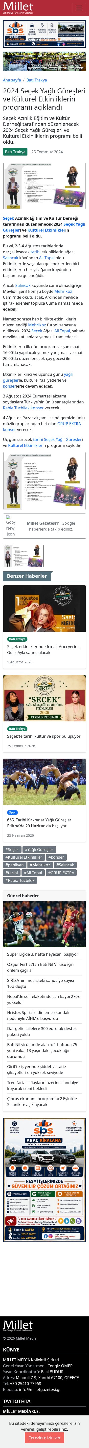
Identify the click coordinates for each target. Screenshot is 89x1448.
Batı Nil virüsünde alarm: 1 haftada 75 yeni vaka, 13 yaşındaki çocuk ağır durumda (42, 1050)
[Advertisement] (44, 1279)
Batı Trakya (36, 80)
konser (9, 386)
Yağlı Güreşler (69, 439)
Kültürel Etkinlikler (46, 230)
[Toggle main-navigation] (79, 8)
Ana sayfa (12, 80)
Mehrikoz (63, 291)
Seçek (8, 218)
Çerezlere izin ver (44, 1437)
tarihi (36, 252)
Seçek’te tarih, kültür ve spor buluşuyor (44, 736)
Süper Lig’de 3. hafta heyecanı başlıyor (42, 954)
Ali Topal (47, 257)
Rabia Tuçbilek (16, 408)
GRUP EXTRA (69, 423)
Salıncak (10, 257)
